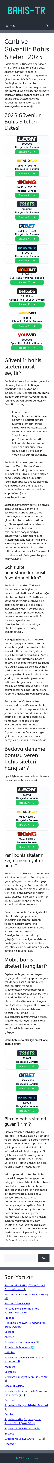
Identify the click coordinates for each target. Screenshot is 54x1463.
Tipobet (9, 1317)
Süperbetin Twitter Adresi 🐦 (21, 1342)
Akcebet (9, 1336)
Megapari (10, 1443)
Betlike (8, 1414)
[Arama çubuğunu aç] (47, 25)
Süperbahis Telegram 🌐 (19, 1347)
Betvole (9, 1433)
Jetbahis (9, 1352)
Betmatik (10, 1371)
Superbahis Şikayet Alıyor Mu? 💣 (24, 1438)
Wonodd (9, 1366)
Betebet (9, 1331)
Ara (44, 1258)
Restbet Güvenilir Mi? (17, 1303)
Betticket (9, 1400)
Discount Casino (14, 1385)
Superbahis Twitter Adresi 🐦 (22, 1428)
